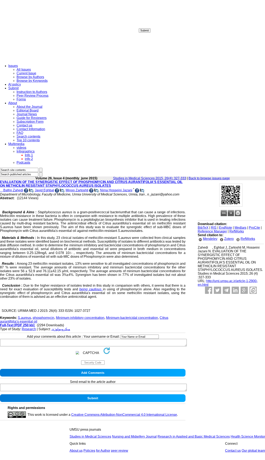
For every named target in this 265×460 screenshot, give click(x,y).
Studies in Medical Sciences (90, 436)
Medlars (240, 227)
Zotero (229, 239)
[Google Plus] (244, 290)
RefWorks (236, 231)
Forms (21, 99)
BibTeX (203, 227)
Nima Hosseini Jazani (116, 190)
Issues (13, 66)
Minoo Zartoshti (77, 190)
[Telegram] (226, 290)
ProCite (254, 227)
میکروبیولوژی (60, 329)
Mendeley (210, 239)
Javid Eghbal (44, 190)
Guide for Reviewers (32, 118)
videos (21, 147)
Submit (144, 30)
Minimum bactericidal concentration (132, 317)
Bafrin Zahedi (11, 190)
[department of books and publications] (32, 59)
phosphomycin (43, 317)
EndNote (225, 227)
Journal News (27, 114)
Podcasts (23, 162)
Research (29, 329)
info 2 (29, 159)
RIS (214, 227)
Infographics (26, 151)
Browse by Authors (30, 77)
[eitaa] (253, 290)
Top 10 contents (28, 140)
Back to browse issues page (209, 178)
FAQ (20, 133)
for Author (103, 450)
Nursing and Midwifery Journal (134, 436)
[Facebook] (208, 290)
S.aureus (24, 317)
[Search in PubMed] (31, 191)
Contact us (24, 125)
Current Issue (26, 73)
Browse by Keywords (32, 80)
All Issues (24, 69)
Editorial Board (28, 110)
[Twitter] (217, 290)
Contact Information (31, 129)
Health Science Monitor (248, 436)
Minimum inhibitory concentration (80, 317)
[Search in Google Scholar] (26, 191)
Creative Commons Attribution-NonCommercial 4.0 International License (124, 414)
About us (76, 450)
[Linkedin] (235, 290)
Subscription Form (30, 121)
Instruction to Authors (32, 92)
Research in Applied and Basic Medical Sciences (194, 436)
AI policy (14, 84)
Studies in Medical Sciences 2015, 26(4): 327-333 (149, 178)
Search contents (28, 136)
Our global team (253, 450)
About (12, 103)
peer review (119, 450)
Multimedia (16, 144)
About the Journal (29, 106)
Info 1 (29, 155)
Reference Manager (212, 231)
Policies (89, 450)
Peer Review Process (32, 95)
